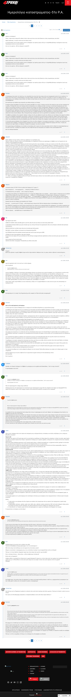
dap (6, 217)
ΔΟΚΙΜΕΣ (32, 668)
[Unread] (45, 3)
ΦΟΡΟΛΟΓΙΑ (31, 652)
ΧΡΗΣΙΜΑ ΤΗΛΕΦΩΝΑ (33, 656)
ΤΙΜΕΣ (31, 671)
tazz (6, 260)
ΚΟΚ (43, 656)
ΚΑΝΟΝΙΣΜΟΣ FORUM (27, 690)
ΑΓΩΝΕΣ (43, 666)
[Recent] (48, 3)
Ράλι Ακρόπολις (6, 30)
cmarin (7, 430)
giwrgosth (8, 136)
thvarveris (8, 302)
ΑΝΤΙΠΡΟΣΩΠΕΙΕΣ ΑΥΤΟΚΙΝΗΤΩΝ (15, 652)
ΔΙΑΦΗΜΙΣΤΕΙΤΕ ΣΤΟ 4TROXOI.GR (52, 690)
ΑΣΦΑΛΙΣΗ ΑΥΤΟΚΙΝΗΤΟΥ (57, 652)
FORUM (32, 673)
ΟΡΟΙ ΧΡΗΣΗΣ (16, 690)
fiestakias (8, 93)
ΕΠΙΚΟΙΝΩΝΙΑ (38, 690)
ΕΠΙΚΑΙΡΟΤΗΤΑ (34, 666)
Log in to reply (66, 30)
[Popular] (51, 3)
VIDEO (42, 671)
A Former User (8, 248)
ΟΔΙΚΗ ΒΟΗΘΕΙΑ (42, 652)
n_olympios (8, 363)
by (32, 695)
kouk (6, 33)
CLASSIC (43, 668)
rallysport (7, 184)
